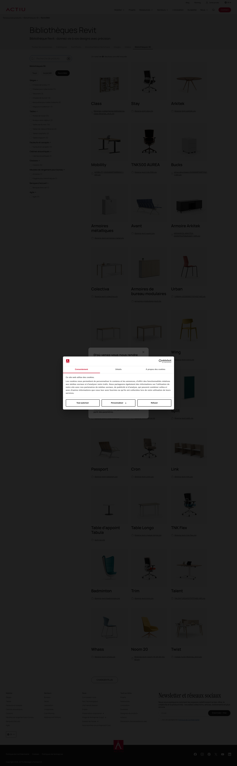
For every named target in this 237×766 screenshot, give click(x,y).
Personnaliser (117, 403)
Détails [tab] (118, 369)
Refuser (154, 403)
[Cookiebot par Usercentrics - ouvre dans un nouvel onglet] (160, 361)
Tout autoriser (83, 403)
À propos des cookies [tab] (155, 369)
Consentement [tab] (81, 369)
